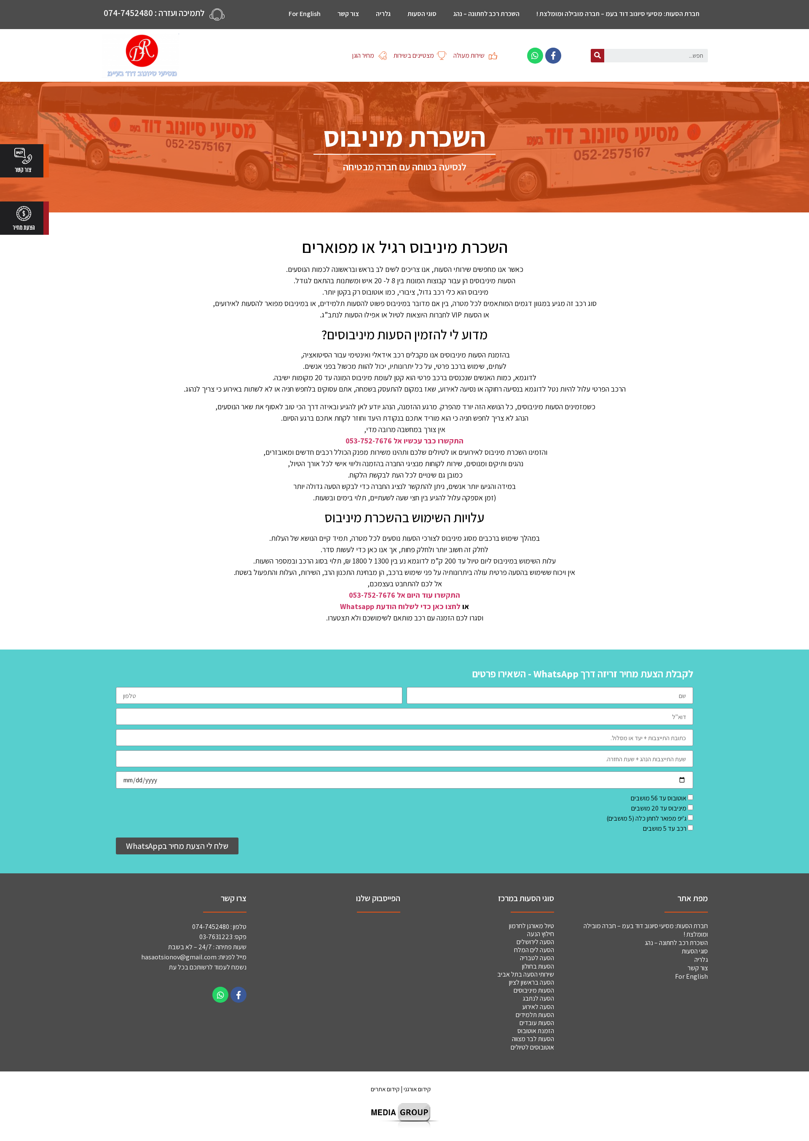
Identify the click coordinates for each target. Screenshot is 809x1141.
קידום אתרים (385, 1089)
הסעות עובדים (537, 1022)
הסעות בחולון (538, 966)
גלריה (383, 13)
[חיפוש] (597, 55)
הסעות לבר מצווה (533, 1038)
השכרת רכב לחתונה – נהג (486, 13)
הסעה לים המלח (534, 949)
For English (305, 13)
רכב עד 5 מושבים (664, 828)
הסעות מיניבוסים (534, 990)
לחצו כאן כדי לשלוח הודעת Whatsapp (400, 606)
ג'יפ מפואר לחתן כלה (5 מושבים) (646, 818)
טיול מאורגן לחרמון (531, 925)
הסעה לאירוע (538, 1006)
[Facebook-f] (553, 56)
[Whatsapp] (535, 56)
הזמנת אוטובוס (535, 1030)
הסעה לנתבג (538, 998)
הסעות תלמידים (535, 1014)
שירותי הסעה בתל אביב (525, 974)
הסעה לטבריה (537, 957)
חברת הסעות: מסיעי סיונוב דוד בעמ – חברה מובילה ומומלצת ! (617, 13)
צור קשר (348, 13)
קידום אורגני (418, 1089)
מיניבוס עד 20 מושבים (658, 808)
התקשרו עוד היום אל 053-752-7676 (404, 595)
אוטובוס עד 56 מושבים (658, 798)
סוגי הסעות (422, 13)
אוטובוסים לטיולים (531, 1047)
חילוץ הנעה (540, 933)
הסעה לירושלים (535, 941)
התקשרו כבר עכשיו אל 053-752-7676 (404, 441)
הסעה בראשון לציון (531, 982)
